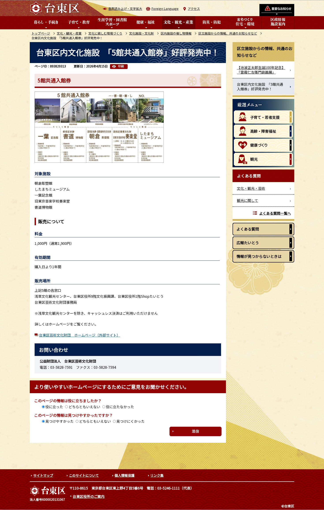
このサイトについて (84, 475)
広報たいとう (247, 242)
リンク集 (157, 475)
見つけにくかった (130, 421)
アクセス (194, 8)
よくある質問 (247, 229)
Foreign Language (165, 8)
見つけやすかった (59, 421)
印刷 (121, 66)
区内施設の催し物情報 (176, 33)
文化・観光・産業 (69, 33)
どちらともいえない (84, 406)
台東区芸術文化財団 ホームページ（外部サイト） (79, 335)
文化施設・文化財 (141, 33)
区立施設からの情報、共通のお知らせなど (227, 33)
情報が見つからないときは (258, 256)
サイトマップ (43, 475)
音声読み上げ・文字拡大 (125, 8)
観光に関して (247, 200)
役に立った (54, 406)
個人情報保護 (124, 475)
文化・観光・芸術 (251, 188)
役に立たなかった (120, 406)
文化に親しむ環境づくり (105, 33)
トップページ (41, 33)
